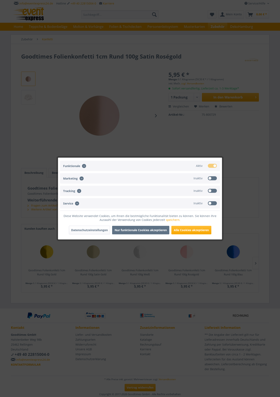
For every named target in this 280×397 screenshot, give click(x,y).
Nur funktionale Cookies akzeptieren (141, 230)
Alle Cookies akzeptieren (191, 230)
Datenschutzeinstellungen (89, 230)
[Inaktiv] (212, 178)
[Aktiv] (212, 166)
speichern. (173, 220)
